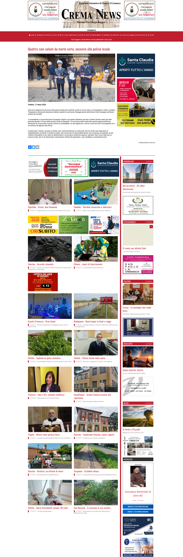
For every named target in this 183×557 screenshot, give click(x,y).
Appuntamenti (96, 35)
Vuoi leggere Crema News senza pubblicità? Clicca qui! (91, 40)
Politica (47, 35)
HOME (32, 35)
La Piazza (125, 35)
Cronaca (40, 35)
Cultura (80, 35)
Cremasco (106, 35)
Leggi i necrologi (138, 500)
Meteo (62, 35)
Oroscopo (115, 35)
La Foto (54, 35)
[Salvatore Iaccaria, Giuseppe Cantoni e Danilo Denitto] (71, 101)
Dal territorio (71, 35)
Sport (88, 35)
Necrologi (140, 35)
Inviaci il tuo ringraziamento (138, 511)
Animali (132, 35)
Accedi (152, 35)
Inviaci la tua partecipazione (138, 506)
